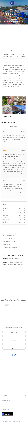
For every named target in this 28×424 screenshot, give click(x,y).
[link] (14, 3)
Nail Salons (15, 16)
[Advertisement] (14, 35)
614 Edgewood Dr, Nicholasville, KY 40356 (14, 21)
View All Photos (6, 116)
